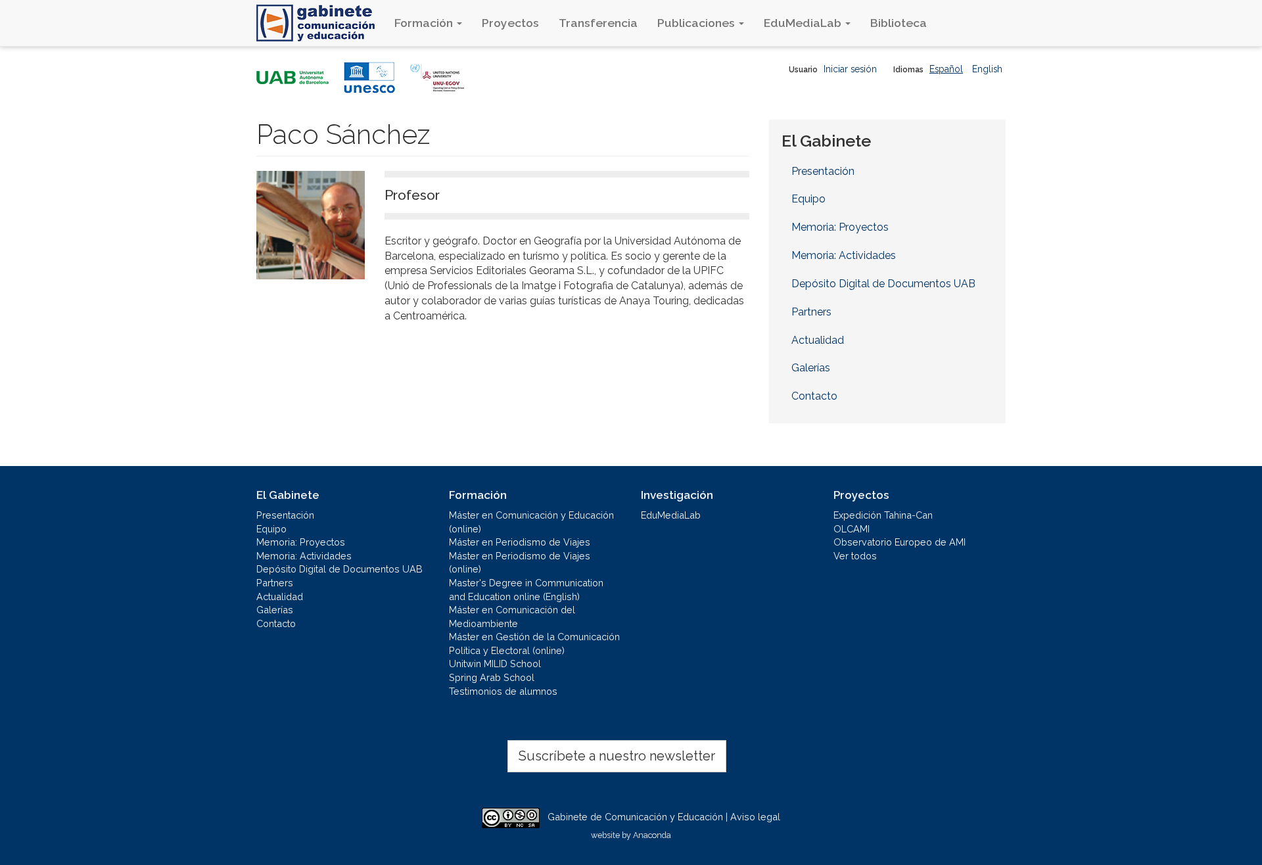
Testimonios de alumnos (503, 691)
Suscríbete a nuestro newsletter (617, 756)
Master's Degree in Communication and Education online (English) (526, 589)
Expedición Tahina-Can (883, 515)
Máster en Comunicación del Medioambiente (512, 616)
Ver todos (855, 555)
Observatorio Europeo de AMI (899, 542)
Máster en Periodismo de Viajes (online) (519, 562)
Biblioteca (898, 23)
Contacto (814, 396)
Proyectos (510, 23)
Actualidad (817, 340)
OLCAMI (851, 528)
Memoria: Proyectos (840, 227)
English (987, 69)
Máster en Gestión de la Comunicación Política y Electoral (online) (534, 643)
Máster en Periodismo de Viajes (519, 542)
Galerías (810, 368)
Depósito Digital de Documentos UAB (883, 283)
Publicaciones (697, 23)
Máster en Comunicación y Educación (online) (531, 521)
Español (946, 69)
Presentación (822, 171)
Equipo (808, 199)
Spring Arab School (491, 677)
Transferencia (598, 23)
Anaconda (652, 835)
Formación (425, 23)
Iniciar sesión (850, 69)
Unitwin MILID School (495, 663)
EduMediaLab (804, 23)
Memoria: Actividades (843, 255)
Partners (811, 312)
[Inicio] (320, 23)
